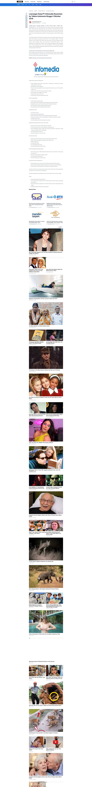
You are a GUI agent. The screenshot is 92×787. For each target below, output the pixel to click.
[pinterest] (26, 25)
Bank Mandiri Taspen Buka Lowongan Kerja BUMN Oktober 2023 (37, 222)
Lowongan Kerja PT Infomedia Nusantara (36, 25)
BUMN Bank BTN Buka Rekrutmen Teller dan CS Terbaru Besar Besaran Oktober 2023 (54, 204)
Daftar (60, 173)
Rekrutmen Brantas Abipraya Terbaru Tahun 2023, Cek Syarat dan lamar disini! (37, 204)
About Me (27, 1)
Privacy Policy (46, 1)
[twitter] (26, 18)
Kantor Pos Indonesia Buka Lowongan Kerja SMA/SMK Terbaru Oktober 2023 (55, 222)
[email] (26, 27)
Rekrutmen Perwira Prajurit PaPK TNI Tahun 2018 (42, 57)
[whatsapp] (26, 20)
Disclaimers (39, 1)
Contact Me (33, 1)
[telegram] (26, 23)
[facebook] (26, 16)
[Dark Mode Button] (72, 1)
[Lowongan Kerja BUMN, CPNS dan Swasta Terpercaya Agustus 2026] (20, 2)
